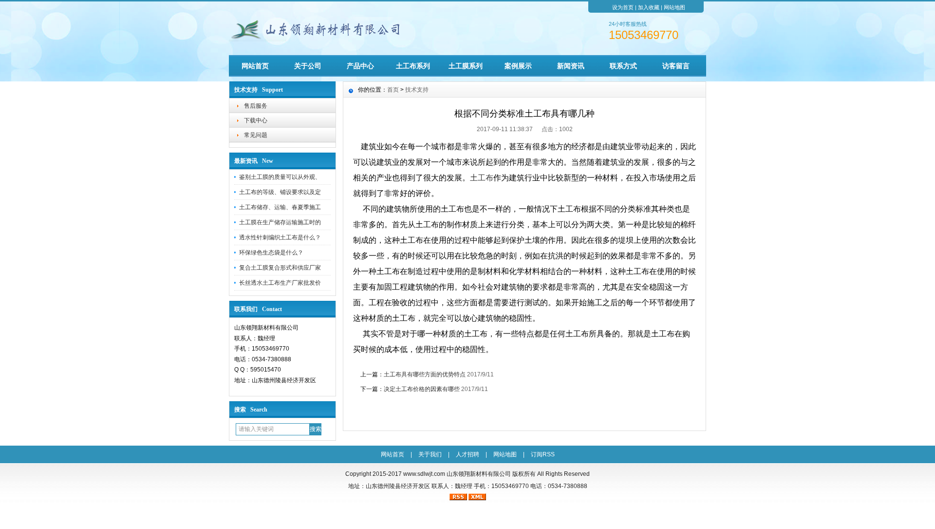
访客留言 (676, 66)
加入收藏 (648, 7)
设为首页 (623, 7)
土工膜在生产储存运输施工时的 (280, 222)
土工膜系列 (466, 66)
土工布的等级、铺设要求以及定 (280, 192)
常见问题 (255, 135)
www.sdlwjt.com (424, 473)
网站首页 (255, 66)
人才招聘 (467, 454)
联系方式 (623, 66)
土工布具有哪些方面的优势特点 (425, 374)
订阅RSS (543, 454)
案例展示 (518, 66)
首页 (393, 89)
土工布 (481, 178)
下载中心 (255, 120)
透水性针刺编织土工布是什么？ (280, 237)
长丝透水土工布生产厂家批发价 (280, 282)
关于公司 (307, 66)
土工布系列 (413, 66)
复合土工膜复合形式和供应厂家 (280, 267)
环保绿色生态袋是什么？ (271, 252)
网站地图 (674, 7)
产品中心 (360, 66)
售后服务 (255, 105)
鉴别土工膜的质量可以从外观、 (280, 177)
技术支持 (417, 89)
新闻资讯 (570, 66)
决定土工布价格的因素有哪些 (422, 389)
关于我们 (430, 454)
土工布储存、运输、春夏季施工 (280, 207)
